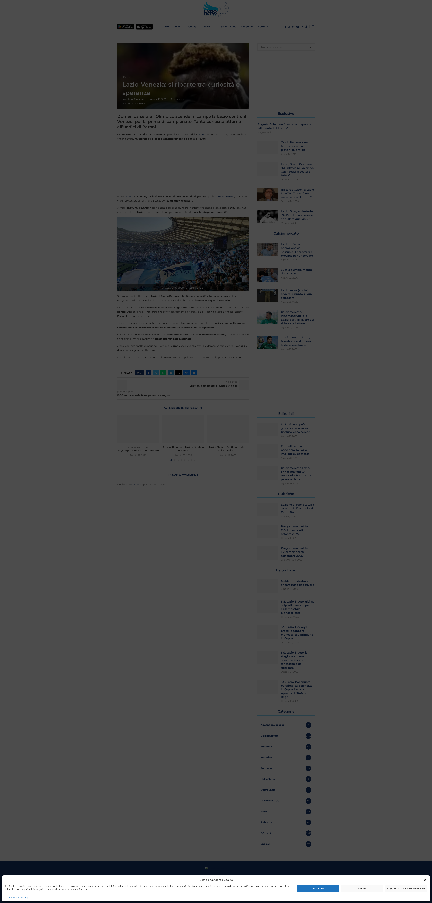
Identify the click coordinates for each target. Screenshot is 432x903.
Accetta (318, 888)
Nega (362, 888)
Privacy (24, 897)
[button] (425, 879)
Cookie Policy (12, 897)
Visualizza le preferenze (406, 888)
